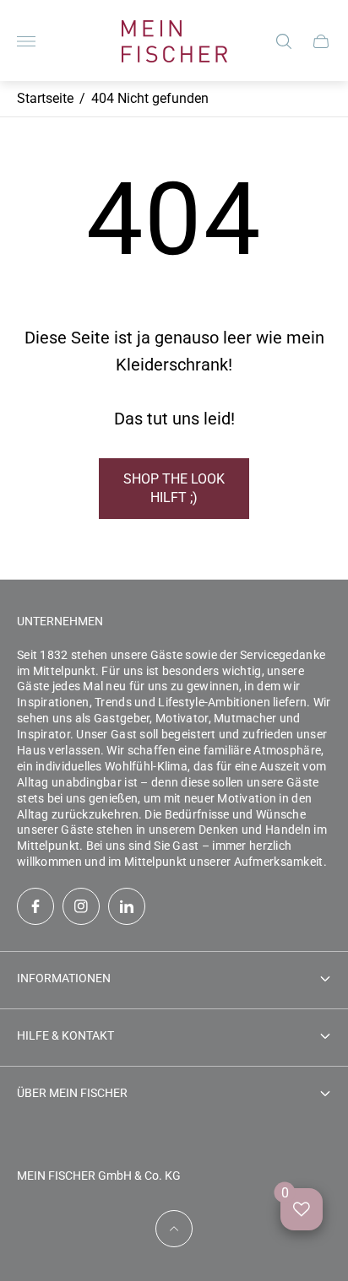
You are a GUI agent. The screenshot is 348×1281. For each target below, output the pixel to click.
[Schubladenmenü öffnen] (26, 41)
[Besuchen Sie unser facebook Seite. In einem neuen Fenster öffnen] (35, 906)
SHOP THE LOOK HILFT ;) (174, 488)
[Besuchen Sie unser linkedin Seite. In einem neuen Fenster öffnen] (126, 906)
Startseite (45, 98)
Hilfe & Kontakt (65, 1035)
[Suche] (283, 41)
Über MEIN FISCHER (72, 1093)
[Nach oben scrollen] (174, 1228)
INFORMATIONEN (64, 978)
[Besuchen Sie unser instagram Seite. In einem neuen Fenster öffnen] (81, 906)
